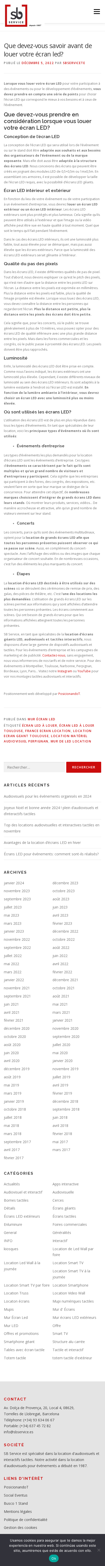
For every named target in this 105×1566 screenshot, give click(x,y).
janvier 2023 (14, 931)
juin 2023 (60, 907)
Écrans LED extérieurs (22, 1216)
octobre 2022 (63, 939)
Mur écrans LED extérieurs (74, 1317)
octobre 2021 (63, 988)
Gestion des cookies (20, 1527)
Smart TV (60, 1333)
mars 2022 (12, 972)
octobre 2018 (15, 1109)
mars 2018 (12, 1133)
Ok (53, 1558)
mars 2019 (12, 1093)
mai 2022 (11, 963)
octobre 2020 (15, 1036)
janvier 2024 (14, 883)
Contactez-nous (53, 655)
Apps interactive (65, 1184)
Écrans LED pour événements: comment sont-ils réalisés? (51, 854)
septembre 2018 (66, 1109)
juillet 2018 (13, 1117)
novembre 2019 (65, 1068)
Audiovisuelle (63, 1192)
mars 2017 (61, 1149)
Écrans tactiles (64, 1216)
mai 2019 (11, 1085)
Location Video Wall (68, 1293)
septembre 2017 (17, 1141)
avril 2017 (12, 1149)
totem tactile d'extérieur (72, 1357)
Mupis (9, 1309)
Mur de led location (71, 741)
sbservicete (74, 63)
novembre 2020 (65, 1028)
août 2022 (60, 947)
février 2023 (62, 923)
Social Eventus (16, 1495)
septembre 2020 (66, 1036)
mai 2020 (60, 1052)
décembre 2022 (65, 931)
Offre (56, 1325)
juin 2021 (11, 1004)
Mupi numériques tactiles (73, 1301)
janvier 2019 (14, 1101)
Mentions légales (18, 1511)
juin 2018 (60, 1117)
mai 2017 (60, 1141)
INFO (8, 1240)
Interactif (59, 1240)
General (10, 1232)
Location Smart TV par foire (27, 1285)
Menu (96, 11)
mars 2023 (12, 923)
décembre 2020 (17, 1028)
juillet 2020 (61, 1044)
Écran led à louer (39, 725)
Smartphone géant (19, 1341)
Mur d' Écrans (63, 1309)
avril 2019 (60, 1085)
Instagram (65, 671)
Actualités (12, 1184)
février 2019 (62, 1093)
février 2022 (62, 972)
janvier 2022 (14, 979)
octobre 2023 (63, 890)
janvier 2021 (62, 1020)
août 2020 (12, 1044)
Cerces (58, 1200)
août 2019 (12, 1077)
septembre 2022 (17, 947)
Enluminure (13, 1224)
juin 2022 (60, 955)
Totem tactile (15, 1357)
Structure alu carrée (68, 1341)
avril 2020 (12, 1060)
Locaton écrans (17, 1301)
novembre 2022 (17, 939)
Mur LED (11, 1325)
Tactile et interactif (67, 1349)
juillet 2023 (13, 907)
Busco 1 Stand (16, 1503)
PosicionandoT (69, 694)
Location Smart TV (67, 1262)
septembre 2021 (17, 996)
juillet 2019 (61, 1077)
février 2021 (13, 1020)
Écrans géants (64, 1208)
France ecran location (48, 731)
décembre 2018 (65, 1101)
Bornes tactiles (16, 1200)
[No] (98, 1550)
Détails (9, 1208)
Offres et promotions (21, 1333)
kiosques (11, 1248)
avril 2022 (60, 963)
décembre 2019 (17, 1068)
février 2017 (13, 1157)
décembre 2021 (65, 979)
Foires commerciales (69, 1224)
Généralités (61, 1232)
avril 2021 (12, 1012)
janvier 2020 (62, 1060)
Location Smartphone (70, 1285)
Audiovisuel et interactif (23, 1192)
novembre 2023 (17, 890)
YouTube (84, 671)
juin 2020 (11, 1052)
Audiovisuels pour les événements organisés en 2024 (47, 796)
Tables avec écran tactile (24, 1349)
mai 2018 (11, 1125)
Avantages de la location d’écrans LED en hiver (42, 842)
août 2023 (60, 899)
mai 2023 (11, 915)
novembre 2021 (17, 988)
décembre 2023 (65, 883)
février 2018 (62, 1133)
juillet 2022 (13, 955)
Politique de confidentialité (25, 1519)
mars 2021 (61, 1012)
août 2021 (60, 996)
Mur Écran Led (42, 719)
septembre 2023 (17, 899)
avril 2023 (60, 915)
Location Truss (16, 1293)
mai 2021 (60, 1004)
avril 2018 (60, 1125)
